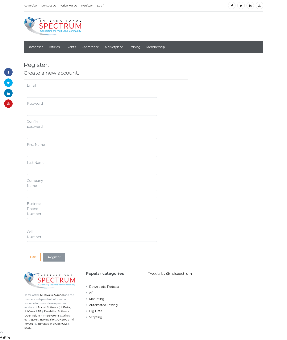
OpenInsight (32, 315)
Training (134, 47)
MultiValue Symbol (52, 295)
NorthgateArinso (34, 319)
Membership (155, 47)
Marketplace (114, 47)
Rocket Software (48, 307)
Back (33, 257)
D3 (39, 311)
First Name (36, 145)
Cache (64, 315)
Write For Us (68, 5)
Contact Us (48, 5)
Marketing (96, 299)
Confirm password (35, 124)
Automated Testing (103, 305)
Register (87, 5)
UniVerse (29, 311)
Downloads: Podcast (104, 287)
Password (35, 104)
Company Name (35, 183)
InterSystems (51, 315)
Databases (35, 47)
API (92, 293)
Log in (101, 5)
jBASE (27, 328)
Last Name (36, 163)
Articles (54, 47)
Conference (90, 47)
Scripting (95, 317)
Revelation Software (56, 311)
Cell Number (34, 234)
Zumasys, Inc (46, 324)
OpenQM (61, 324)
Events (71, 47)
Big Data (95, 311)
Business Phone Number (34, 209)
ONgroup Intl (65, 319)
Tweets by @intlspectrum (170, 274)
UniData (65, 307)
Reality (50, 319)
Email (31, 85)
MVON (29, 324)
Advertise (30, 5)
